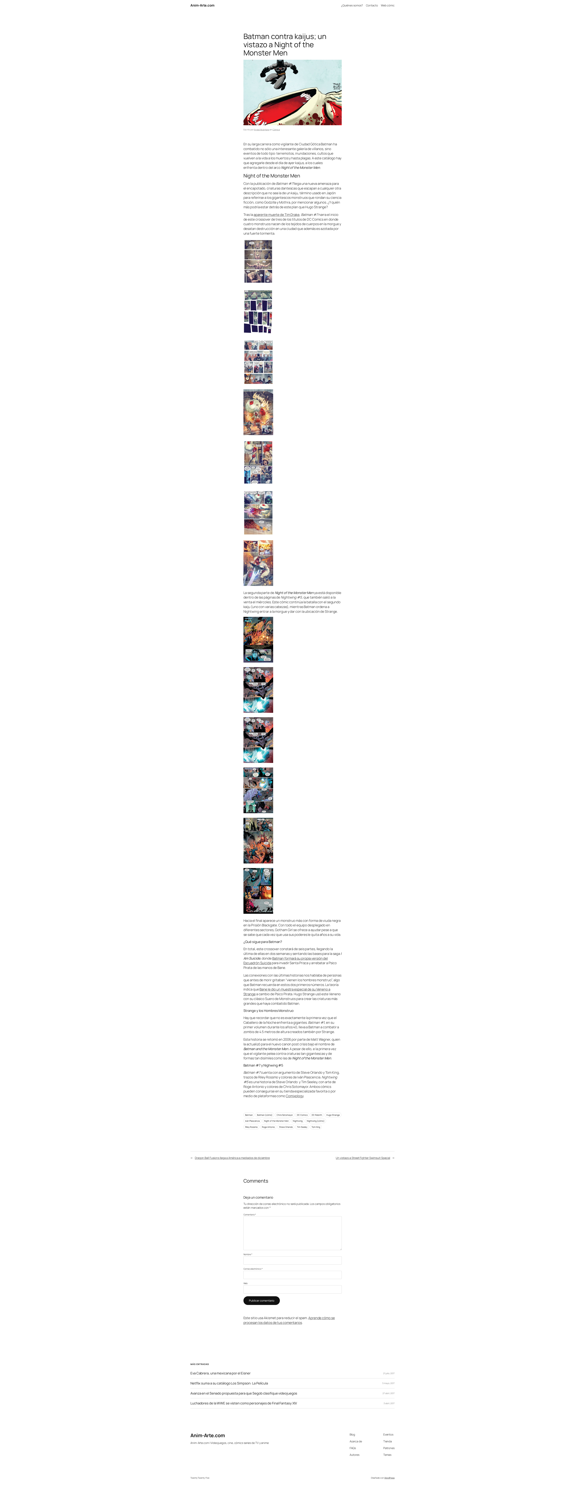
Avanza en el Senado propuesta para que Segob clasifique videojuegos (243, 1393)
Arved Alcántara (261, 129)
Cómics (276, 129)
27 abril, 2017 (389, 1393)
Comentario (249, 1214)
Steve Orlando (286, 1126)
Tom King (316, 1126)
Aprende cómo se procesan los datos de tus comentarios (289, 1320)
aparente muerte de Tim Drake (277, 214)
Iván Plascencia (252, 1120)
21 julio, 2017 (389, 1373)
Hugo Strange (333, 1114)
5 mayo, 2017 (388, 1383)
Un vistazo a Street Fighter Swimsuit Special (363, 1158)
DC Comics (302, 1114)
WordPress (389, 1477)
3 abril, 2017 (389, 1403)
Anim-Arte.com (202, 5)
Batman (249, 1114)
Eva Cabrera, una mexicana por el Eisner (220, 1373)
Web (245, 1283)
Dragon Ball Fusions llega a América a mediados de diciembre (232, 1158)
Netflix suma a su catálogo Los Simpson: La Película (229, 1383)
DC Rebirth (317, 1114)
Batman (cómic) (265, 1114)
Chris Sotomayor (285, 1114)
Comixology (294, 1096)
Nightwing (298, 1120)
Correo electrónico (253, 1268)
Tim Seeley (302, 1126)
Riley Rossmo (251, 1126)
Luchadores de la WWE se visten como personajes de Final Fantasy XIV (243, 1403)
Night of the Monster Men (276, 1120)
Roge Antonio (268, 1126)
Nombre (247, 1254)
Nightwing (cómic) (315, 1120)
